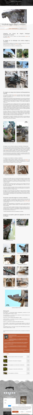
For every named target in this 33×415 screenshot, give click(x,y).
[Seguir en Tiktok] (14, 393)
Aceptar (15, 411)
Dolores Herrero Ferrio (13, 28)
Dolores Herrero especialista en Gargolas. (10, 412)
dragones (8, 37)
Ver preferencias (28, 411)
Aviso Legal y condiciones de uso (24, 413)
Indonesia (6, 149)
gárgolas (27, 36)
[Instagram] (6, 353)
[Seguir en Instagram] (8, 393)
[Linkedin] (8, 353)
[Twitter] (5, 353)
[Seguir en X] (6, 393)
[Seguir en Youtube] (10, 393)
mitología (16, 44)
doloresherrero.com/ (26, 351)
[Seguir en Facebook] (4, 393)
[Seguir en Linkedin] (12, 393)
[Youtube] (7, 353)
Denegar (22, 411)
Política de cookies (18, 413)
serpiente (27, 160)
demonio (26, 159)
